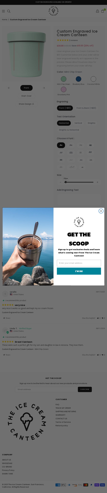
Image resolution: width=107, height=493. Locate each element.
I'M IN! (78, 271)
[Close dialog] (101, 211)
